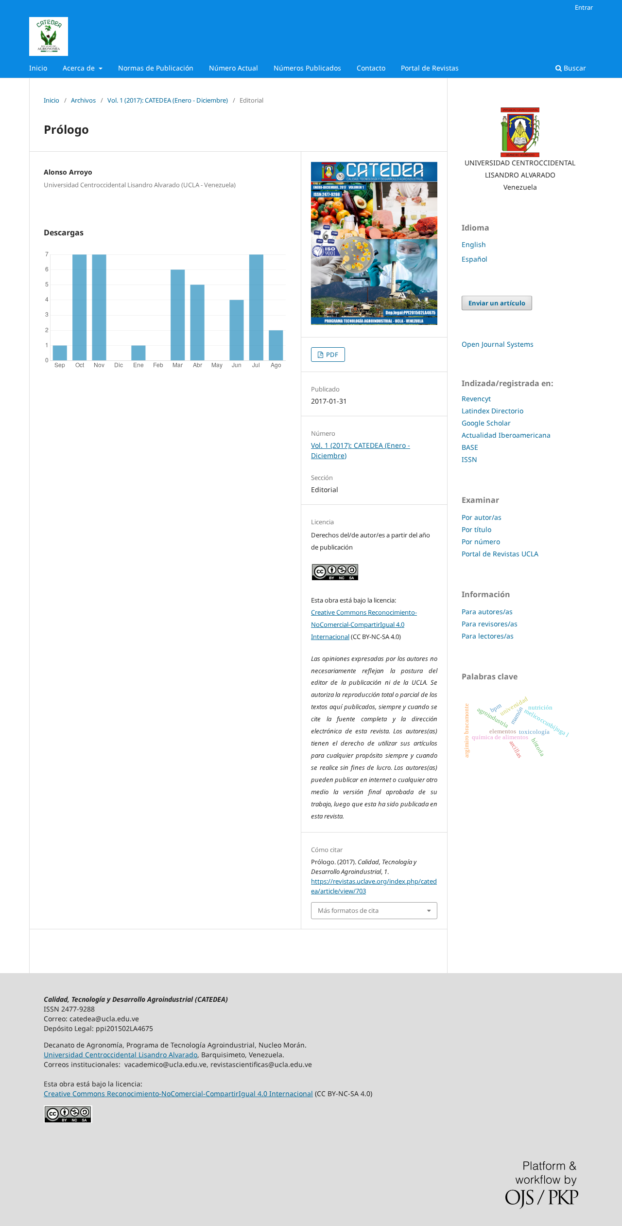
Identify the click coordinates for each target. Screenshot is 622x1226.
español (474, 259)
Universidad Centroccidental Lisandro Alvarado (120, 1054)
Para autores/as (487, 611)
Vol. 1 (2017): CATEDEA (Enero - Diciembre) (167, 100)
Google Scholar (486, 422)
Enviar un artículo (496, 303)
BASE (470, 447)
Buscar (574, 67)
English (474, 244)
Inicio (38, 67)
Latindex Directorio (493, 410)
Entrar (584, 7)
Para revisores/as (490, 623)
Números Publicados (307, 67)
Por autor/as (481, 517)
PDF (331, 354)
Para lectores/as (488, 635)
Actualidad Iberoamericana (506, 435)
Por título (476, 529)
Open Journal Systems (498, 344)
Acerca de (80, 67)
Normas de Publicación (155, 67)
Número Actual (233, 67)
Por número (481, 541)
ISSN (469, 459)
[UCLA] (520, 132)
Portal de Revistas (430, 67)
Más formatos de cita (348, 910)
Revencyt (476, 398)
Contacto (371, 67)
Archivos (83, 100)
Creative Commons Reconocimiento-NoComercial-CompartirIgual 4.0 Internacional (364, 624)
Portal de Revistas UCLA (500, 553)
